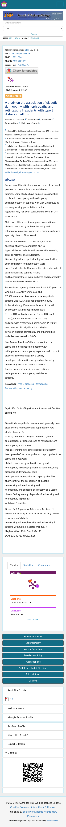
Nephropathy (25, 388)
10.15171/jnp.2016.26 (19, 54)
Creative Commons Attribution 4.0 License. (33, 807)
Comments (44, 565)
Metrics (14, 565)
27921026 (16, 57)
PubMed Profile (16, 726)
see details (33, 619)
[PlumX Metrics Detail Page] (10, 80)
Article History (15, 708)
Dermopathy (41, 384)
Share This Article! (17, 735)
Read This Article (16, 690)
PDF (11, 699)
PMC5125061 (19, 61)
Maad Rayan (52, 821)
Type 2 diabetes (25, 384)
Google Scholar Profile (20, 717)
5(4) (27, 50)
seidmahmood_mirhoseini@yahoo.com (22, 172)
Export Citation (16, 744)
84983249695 (22, 65)
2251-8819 (33, 38)
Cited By (12, 752)
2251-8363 (14, 38)
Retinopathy (11, 388)
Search (34, 34)
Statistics (28, 565)
